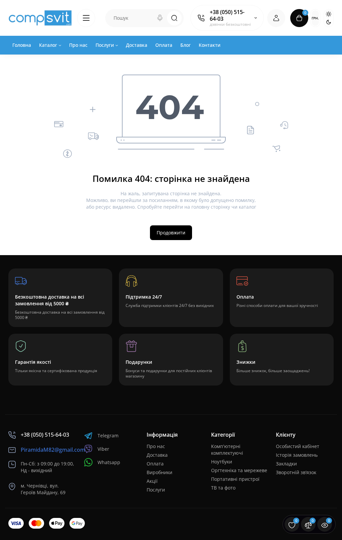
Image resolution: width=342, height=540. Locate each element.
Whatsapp (109, 462)
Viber (103, 449)
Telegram (108, 435)
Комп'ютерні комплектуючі (227, 449)
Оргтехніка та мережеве (239, 470)
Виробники (159, 472)
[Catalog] (86, 18)
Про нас (156, 446)
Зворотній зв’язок (296, 472)
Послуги (156, 490)
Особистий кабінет (297, 446)
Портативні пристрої (235, 479)
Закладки (286, 463)
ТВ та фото (223, 487)
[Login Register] (276, 18)
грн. (315, 18)
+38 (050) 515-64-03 (227, 15)
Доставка (157, 455)
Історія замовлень (297, 455)
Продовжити (171, 232)
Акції (152, 481)
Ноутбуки (221, 461)
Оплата (155, 463)
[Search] (160, 18)
